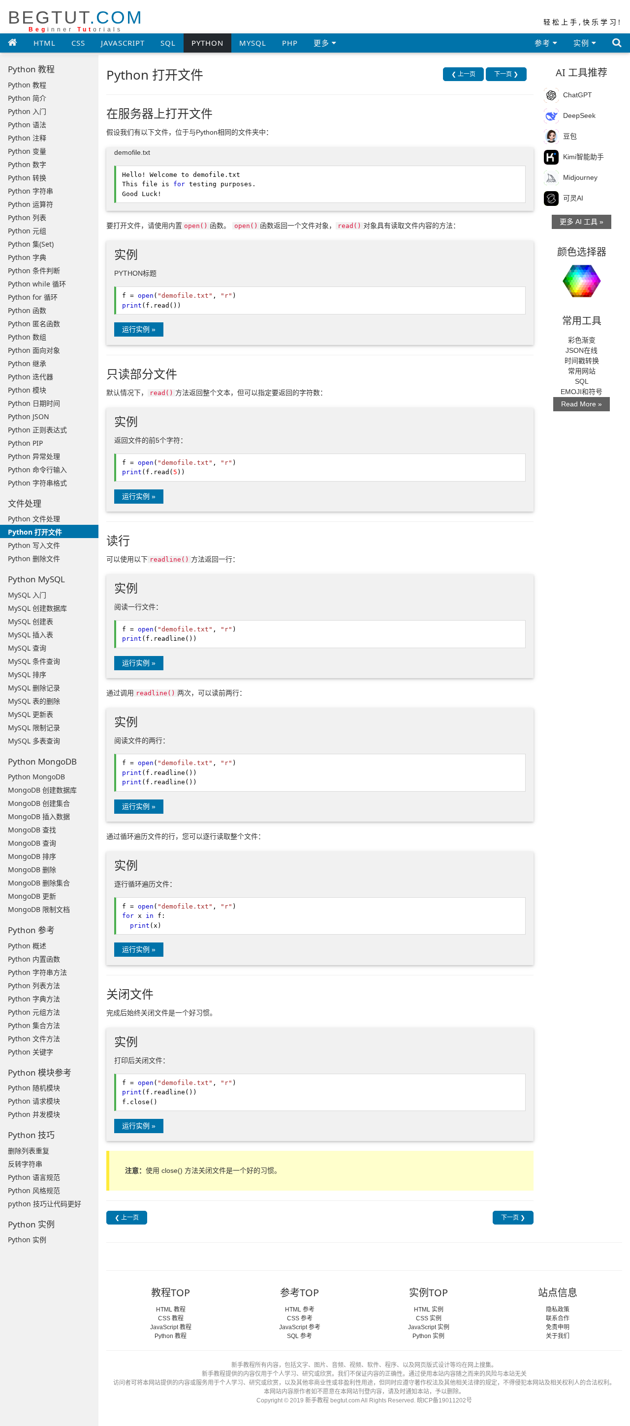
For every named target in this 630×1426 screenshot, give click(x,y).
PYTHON (207, 43)
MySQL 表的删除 (34, 701)
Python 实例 (27, 1239)
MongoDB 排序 (32, 856)
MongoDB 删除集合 (39, 882)
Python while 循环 (37, 283)
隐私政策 (557, 1309)
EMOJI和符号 (581, 392)
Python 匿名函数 (34, 323)
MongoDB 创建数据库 (42, 790)
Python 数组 (27, 337)
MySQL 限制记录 (34, 727)
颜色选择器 (581, 251)
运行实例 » (139, 329)
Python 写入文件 (34, 545)
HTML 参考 (300, 1309)
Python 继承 (27, 363)
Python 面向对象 (34, 350)
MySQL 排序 (27, 674)
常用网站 (582, 371)
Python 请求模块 (34, 1101)
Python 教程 (27, 84)
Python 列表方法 (34, 985)
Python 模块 (27, 390)
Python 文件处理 (34, 518)
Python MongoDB (36, 776)
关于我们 (557, 1336)
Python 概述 (27, 945)
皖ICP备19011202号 (444, 1400)
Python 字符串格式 (37, 482)
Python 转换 (27, 177)
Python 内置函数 (34, 959)
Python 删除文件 (34, 558)
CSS (78, 43)
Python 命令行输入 (37, 469)
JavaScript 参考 (299, 1327)
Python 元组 (27, 230)
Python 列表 (27, 217)
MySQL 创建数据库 (37, 608)
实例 (582, 43)
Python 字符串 (30, 191)
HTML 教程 (171, 1309)
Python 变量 (27, 151)
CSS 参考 (300, 1318)
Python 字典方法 (34, 998)
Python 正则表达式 (37, 429)
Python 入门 (27, 111)
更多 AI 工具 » (581, 222)
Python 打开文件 (35, 532)
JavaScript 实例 (428, 1327)
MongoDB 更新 (32, 896)
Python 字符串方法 (37, 972)
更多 (323, 43)
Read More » (581, 404)
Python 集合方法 (34, 1025)
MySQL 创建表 (30, 621)
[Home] (13, 42)
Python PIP (25, 443)
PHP (290, 43)
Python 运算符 (30, 204)
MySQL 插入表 (30, 634)
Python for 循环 (33, 297)
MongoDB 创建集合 (39, 803)
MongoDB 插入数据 (39, 816)
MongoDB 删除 (32, 869)
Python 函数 (27, 310)
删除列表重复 (28, 1150)
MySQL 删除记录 (34, 687)
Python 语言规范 (34, 1177)
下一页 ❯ (506, 74)
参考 (544, 43)
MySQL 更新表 (30, 714)
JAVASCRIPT (123, 43)
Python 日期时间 (34, 403)
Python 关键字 (30, 1051)
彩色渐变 (582, 340)
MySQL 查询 (27, 648)
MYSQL (252, 43)
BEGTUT (75, 20)
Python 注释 (27, 138)
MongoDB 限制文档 (39, 909)
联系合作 (557, 1318)
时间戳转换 (582, 361)
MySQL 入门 (27, 594)
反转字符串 (25, 1164)
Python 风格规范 (34, 1190)
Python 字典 (27, 257)
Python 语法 (27, 124)
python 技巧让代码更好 (44, 1203)
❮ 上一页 (463, 74)
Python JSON (28, 416)
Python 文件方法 (34, 1038)
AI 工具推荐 (581, 72)
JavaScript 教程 (170, 1327)
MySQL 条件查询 (34, 661)
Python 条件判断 (34, 270)
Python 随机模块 (34, 1087)
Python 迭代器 (30, 376)
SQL (168, 43)
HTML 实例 (428, 1309)
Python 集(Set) (31, 244)
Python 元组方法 (34, 1012)
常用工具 (581, 320)
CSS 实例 (428, 1318)
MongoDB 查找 (32, 829)
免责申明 (557, 1327)
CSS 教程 (171, 1318)
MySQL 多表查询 (34, 740)
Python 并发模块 (34, 1114)
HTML (44, 43)
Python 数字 (27, 164)
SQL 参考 (299, 1336)
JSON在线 (582, 350)
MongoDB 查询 (32, 843)
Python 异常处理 (34, 456)
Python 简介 (27, 98)
